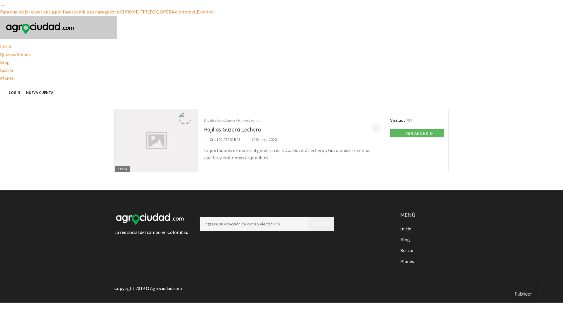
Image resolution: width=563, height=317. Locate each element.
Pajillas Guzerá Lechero (232, 129)
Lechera (255, 120)
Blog (5, 62)
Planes (7, 78)
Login (14, 92)
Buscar (6, 70)
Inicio (5, 46)
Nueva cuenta (39, 92)
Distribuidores (214, 120)
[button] (3, 92)
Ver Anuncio (418, 133)
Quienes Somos (15, 54)
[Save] (375, 128)
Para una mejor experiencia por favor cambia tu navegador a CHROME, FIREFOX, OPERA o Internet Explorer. (107, 12)
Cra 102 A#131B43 (225, 139)
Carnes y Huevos (237, 120)
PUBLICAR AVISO (89, 92)
